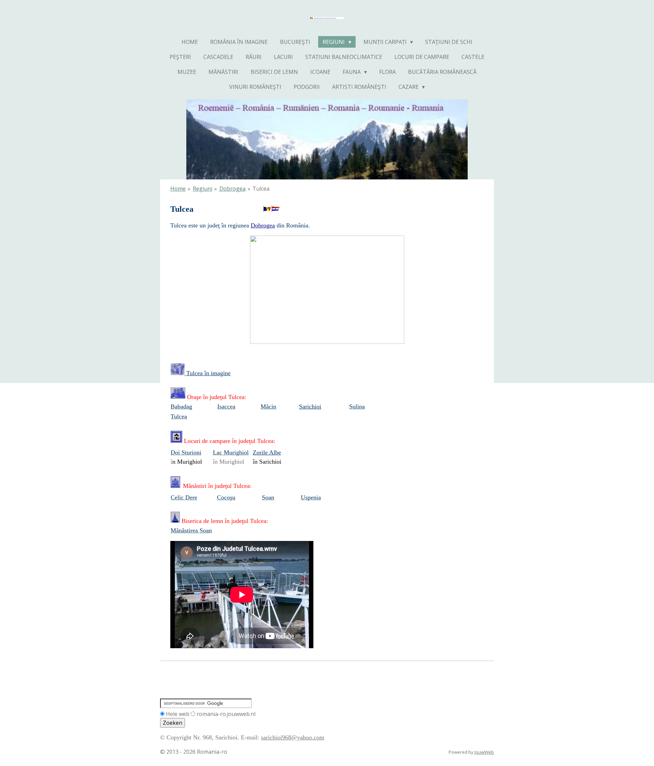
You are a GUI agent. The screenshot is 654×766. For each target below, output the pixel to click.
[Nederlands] (275, 209)
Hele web (177, 714)
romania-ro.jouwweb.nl (226, 714)
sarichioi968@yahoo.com (292, 737)
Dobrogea (232, 188)
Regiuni (202, 188)
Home (178, 188)
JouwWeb (484, 752)
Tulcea (260, 188)
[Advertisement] (284, 674)
